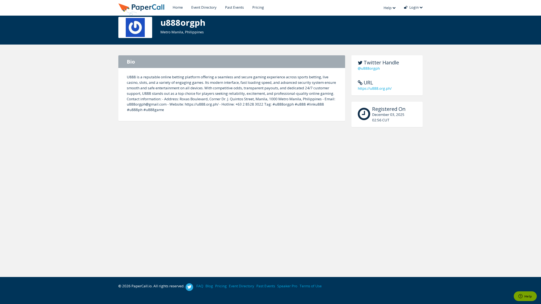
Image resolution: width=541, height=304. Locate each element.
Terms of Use (310, 286)
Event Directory (204, 7)
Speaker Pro (287, 286)
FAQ (199, 286)
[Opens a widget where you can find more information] (525, 296)
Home (178, 7)
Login (413, 7)
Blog (209, 286)
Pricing (258, 7)
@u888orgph (369, 68)
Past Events (234, 7)
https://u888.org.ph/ (375, 88)
